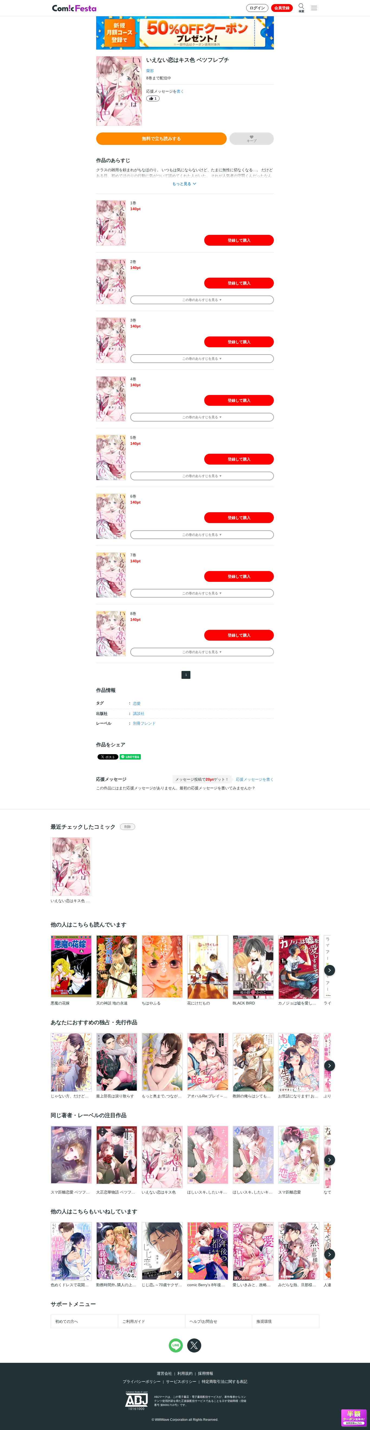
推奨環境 (264, 1321)
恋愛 (137, 703)
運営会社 (164, 1373)
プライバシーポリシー (142, 1381)
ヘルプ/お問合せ (203, 1321)
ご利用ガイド (133, 1321)
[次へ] (329, 970)
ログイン (257, 8)
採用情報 (205, 1373)
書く (180, 91)
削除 (127, 827)
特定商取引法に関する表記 (224, 1381)
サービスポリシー (181, 1381)
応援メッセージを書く (255, 779)
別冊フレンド (144, 723)
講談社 (138, 713)
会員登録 (282, 8)
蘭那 (150, 71)
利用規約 (185, 1373)
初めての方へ (66, 1321)
